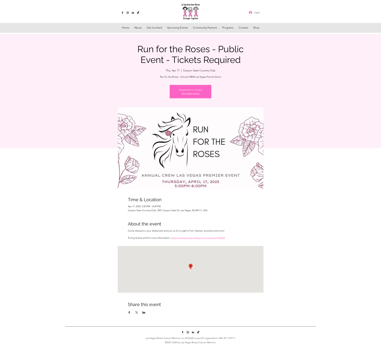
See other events (190, 93)
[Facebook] (122, 12)
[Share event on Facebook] (129, 312)
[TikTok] (138, 12)
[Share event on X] (136, 312)
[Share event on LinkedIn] (143, 312)
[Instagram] (127, 12)
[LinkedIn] (132, 12)
